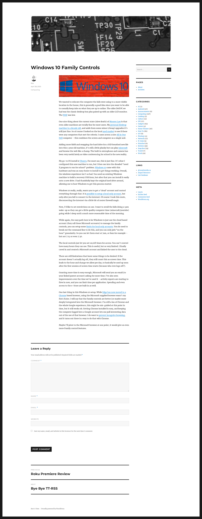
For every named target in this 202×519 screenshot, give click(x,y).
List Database (143, 175)
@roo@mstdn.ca (144, 170)
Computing (35, 90)
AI (139, 107)
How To (141, 131)
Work (140, 153)
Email (34, 408)
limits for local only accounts (99, 226)
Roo (32, 83)
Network (141, 139)
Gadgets (141, 124)
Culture (140, 119)
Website (35, 419)
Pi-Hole (141, 141)
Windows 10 (100, 167)
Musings (141, 136)
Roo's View (35, 509)
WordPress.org (143, 199)
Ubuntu (83, 161)
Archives (141, 90)
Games (140, 126)
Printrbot (141, 144)
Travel (140, 151)
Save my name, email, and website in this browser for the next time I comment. (63, 431)
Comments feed (144, 197)
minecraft (123, 148)
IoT (139, 134)
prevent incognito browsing (112, 315)
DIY (139, 121)
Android (141, 109)
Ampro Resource (144, 173)
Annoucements (143, 112)
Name (34, 396)
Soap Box (141, 148)
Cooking (141, 116)
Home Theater (143, 129)
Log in (140, 192)
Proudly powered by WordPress (52, 509)
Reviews (141, 146)
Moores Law (115, 121)
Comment (36, 361)
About (140, 87)
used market (108, 131)
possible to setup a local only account (104, 194)
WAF (65, 115)
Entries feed (142, 195)
